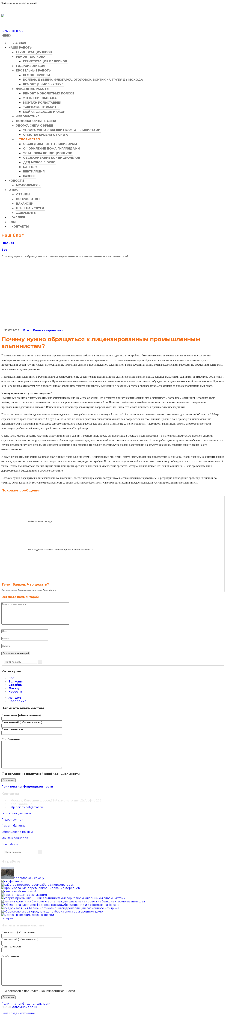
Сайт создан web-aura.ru (19, 1013)
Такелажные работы (41, 107)
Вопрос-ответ (28, 199)
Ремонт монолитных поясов (49, 93)
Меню (6, 35)
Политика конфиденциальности (27, 786)
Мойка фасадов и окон (44, 112)
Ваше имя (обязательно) (21, 715)
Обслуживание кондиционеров (51, 157)
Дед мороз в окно (39, 162)
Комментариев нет (48, 330)
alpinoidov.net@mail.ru (27, 807)
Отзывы (23, 194)
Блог (12, 222)
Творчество (29, 139)
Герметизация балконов (45, 61)
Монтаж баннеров (14, 838)
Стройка (15, 685)
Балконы (15, 681)
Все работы (9, 844)
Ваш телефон (12, 729)
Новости (16, 180)
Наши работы (20, 47)
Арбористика (28, 116)
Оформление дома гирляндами (51, 148)
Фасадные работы (32, 89)
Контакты (20, 226)
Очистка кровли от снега (45, 134)
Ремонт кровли (36, 75)
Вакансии (24, 203)
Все (4, 249)
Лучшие (14, 697)
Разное (29, 176)
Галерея (18, 217)
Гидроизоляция (30, 66)
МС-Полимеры (28, 185)
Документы (26, 212)
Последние (17, 701)
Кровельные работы (34, 70)
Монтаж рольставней (42, 102)
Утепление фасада (40, 98)
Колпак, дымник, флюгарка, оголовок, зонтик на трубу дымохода (83, 79)
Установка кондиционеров (47, 153)
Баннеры (30, 167)
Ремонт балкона (30, 56)
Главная (18, 43)
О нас (13, 190)
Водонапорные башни (36, 121)
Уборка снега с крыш (34, 125)
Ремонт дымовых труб (43, 84)
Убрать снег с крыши (17, 832)
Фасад (13, 688)
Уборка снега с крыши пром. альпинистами (61, 130)
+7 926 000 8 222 (12, 31)
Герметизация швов (34, 52)
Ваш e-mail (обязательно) (21, 722)
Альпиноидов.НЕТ (26, 1007)
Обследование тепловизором (50, 144)
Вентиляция (34, 171)
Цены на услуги (30, 208)
